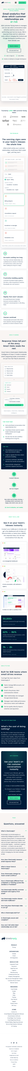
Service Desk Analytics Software (14, 1024)
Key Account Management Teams (14, 978)
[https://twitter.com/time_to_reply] (13, 1043)
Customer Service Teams (14, 980)
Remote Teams (14, 982)
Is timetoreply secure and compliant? (9, 919)
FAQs (14, 995)
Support (14, 1001)
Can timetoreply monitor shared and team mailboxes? (11, 899)
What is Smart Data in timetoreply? (8, 867)
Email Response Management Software (14, 1014)
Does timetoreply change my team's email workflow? (10, 874)
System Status (14, 1003)
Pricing (14, 947)
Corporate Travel (14, 964)
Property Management (14, 976)
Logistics (14, 970)
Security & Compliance (14, 1048)
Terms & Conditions (14, 1059)
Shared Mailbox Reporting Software (14, 1022)
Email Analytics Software (14, 1016)
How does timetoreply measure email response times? (11, 860)
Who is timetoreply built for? (10, 913)
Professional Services (14, 974)
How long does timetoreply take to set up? (12, 906)
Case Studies (14, 989)
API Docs (14, 1005)
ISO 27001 (14, 1053)
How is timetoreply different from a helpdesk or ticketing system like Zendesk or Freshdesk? (12, 882)
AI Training (14, 1026)
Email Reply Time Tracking (14, 1018)
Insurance (14, 966)
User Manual (14, 999)
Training (14, 997)
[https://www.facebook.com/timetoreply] (11, 1043)
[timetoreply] (6, 2)
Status (14, 1066)
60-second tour (14, 50)
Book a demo (14, 46)
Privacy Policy (14, 1062)
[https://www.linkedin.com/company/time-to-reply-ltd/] (16, 1043)
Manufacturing (14, 972)
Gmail (14, 955)
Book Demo (22, 2)
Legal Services (14, 968)
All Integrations (14, 957)
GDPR (14, 1064)
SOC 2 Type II (14, 1051)
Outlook (14, 953)
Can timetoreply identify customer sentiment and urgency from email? (12, 891)
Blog (14, 993)
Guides (14, 991)
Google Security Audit (14, 1055)
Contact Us (14, 1012)
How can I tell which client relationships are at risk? (9, 926)
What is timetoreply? (8, 831)
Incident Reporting (14, 1057)
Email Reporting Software (14, 1020)
